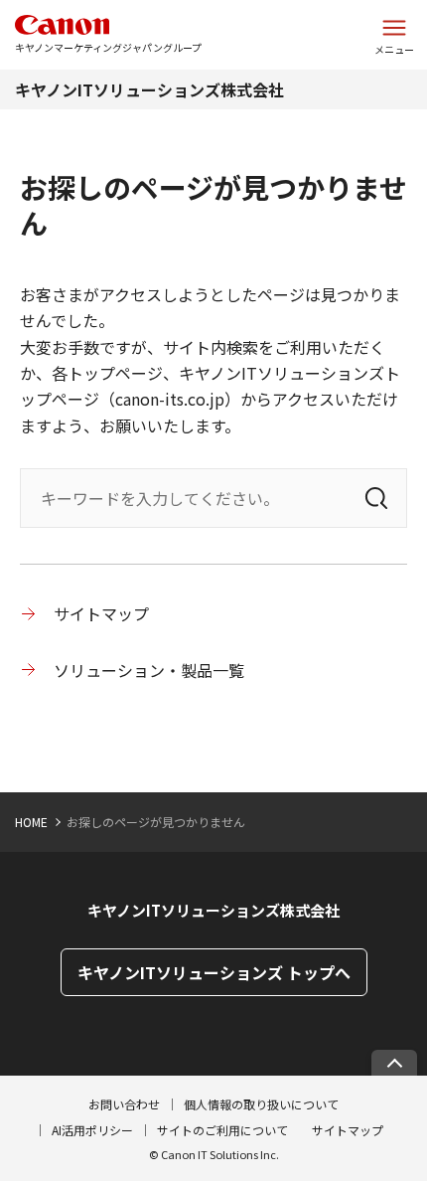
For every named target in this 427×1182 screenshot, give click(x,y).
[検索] (376, 498)
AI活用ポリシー (92, 1129)
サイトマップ (101, 613)
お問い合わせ (124, 1104)
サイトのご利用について (222, 1129)
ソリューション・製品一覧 (149, 670)
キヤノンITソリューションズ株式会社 (149, 89)
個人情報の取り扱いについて (261, 1104)
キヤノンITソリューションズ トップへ (214, 972)
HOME (31, 821)
